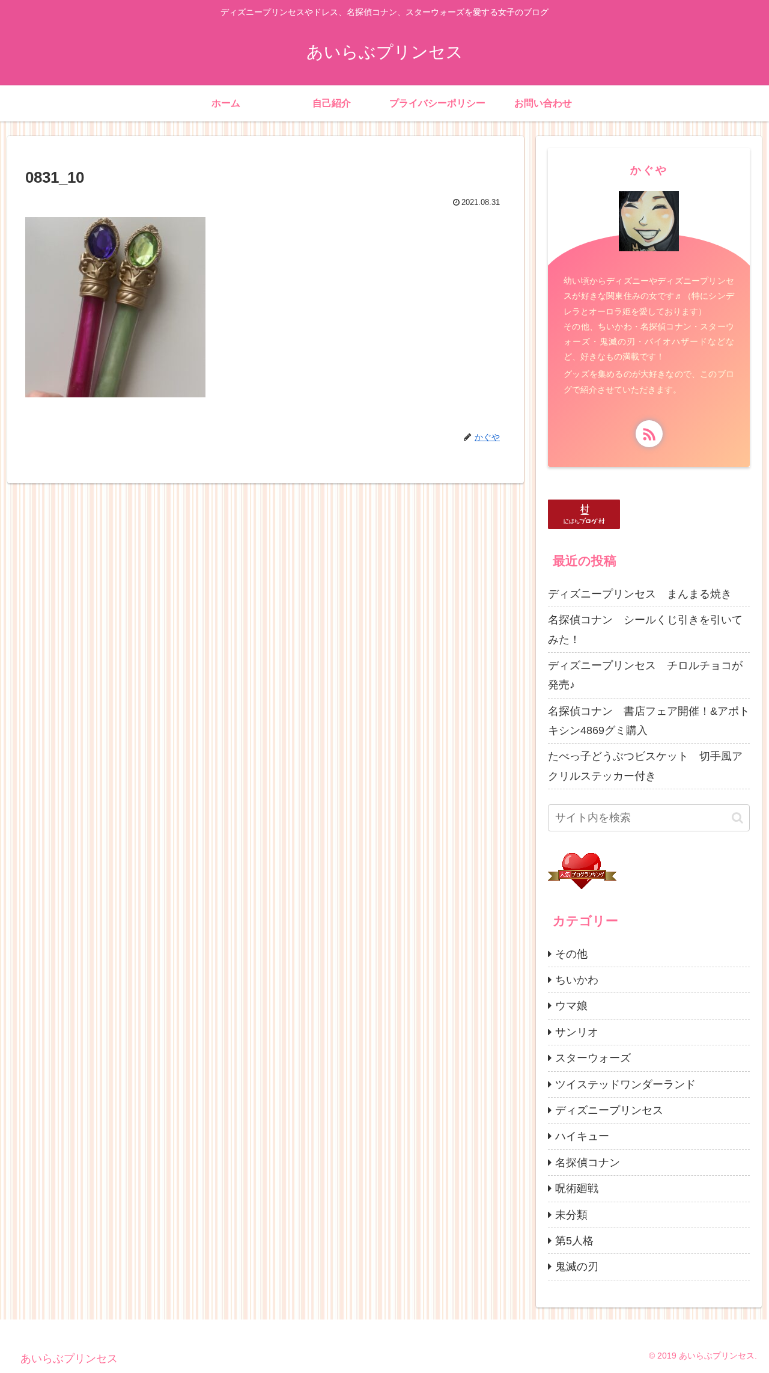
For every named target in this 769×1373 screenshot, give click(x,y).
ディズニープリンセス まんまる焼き (640, 594)
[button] (737, 818)
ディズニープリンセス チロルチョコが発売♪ (645, 675)
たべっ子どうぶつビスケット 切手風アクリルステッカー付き (645, 765)
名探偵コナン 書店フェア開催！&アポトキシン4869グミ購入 (649, 720)
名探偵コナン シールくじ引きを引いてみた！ (645, 629)
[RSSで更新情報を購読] (649, 433)
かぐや (649, 170)
